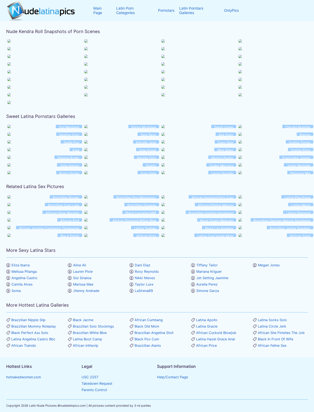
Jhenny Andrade (86, 291)
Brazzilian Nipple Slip (28, 320)
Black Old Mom (147, 326)
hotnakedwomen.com (23, 377)
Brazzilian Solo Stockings (93, 326)
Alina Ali (79, 265)
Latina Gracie (206, 326)
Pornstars (166, 10)
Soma (16, 291)
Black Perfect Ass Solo (29, 333)
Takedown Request (97, 383)
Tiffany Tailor (207, 265)
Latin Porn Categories (125, 10)
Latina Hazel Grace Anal (215, 339)
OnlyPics (231, 10)
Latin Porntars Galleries (191, 10)
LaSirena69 (144, 291)
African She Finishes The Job (281, 333)
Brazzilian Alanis (148, 345)
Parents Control (94, 390)
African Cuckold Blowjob (216, 333)
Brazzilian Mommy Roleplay (33, 326)
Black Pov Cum (147, 339)
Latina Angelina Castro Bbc (33, 339)
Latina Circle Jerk (272, 326)
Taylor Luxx (144, 284)
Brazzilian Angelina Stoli (154, 333)
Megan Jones (269, 265)
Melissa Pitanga (24, 271)
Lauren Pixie (83, 271)
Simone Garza (207, 291)
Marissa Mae (83, 284)
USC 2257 (90, 377)
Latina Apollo (206, 320)
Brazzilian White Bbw (90, 333)
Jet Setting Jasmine (212, 278)
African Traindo (23, 345)
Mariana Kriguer (209, 271)
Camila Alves (22, 284)
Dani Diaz (142, 265)
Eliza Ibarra (21, 265)
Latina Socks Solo (272, 320)
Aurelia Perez (207, 284)
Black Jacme (83, 320)
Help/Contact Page (172, 377)
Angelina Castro (24, 278)
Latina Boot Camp (87, 339)
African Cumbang (149, 320)
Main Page (97, 10)
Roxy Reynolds (147, 271)
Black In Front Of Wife (275, 339)
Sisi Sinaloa (82, 278)
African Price (206, 345)
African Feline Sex (272, 345)
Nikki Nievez (145, 278)
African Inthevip (85, 345)
